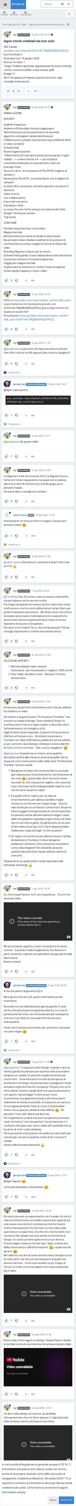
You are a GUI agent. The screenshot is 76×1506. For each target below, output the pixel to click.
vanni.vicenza (20, 515)
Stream (4, 15)
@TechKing (10, 596)
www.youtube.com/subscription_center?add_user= (40, 300)
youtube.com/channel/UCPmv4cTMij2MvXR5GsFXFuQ (36, 50)
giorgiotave (19, 384)
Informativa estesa (13, 1492)
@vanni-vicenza (13, 562)
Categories (25, 15)
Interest (14, 15)
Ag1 (15, 34)
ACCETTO (66, 1500)
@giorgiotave (11, 348)
